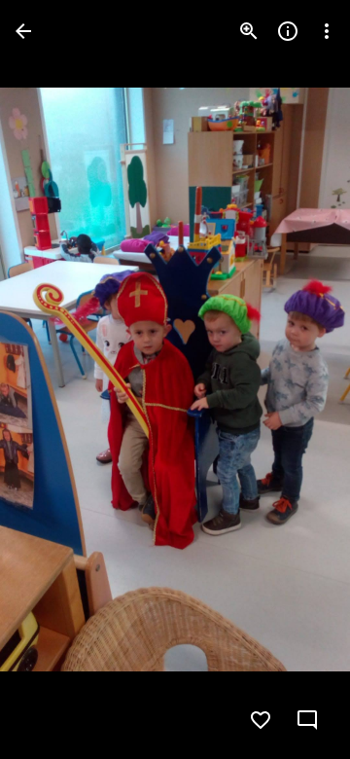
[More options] (326, 31)
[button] (54, 379)
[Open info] (287, 31)
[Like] (260, 720)
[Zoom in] (248, 31)
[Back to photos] (23, 31)
